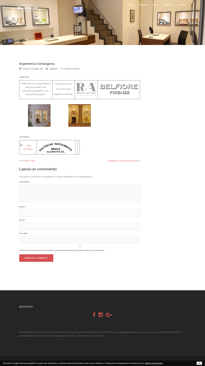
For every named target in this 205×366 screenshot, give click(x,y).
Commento (24, 181)
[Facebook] (94, 316)
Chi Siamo (143, 5)
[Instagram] (100, 316)
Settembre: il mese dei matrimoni (122, 160)
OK (199, 363)
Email (22, 220)
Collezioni (168, 5)
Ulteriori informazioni (154, 363)
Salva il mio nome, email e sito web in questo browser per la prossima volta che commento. (62, 250)
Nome (22, 206)
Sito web (23, 233)
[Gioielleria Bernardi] (27, 7)
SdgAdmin (54, 68)
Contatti (182, 5)
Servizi (155, 5)
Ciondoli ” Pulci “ (29, 160)
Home (131, 5)
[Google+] (109, 316)
